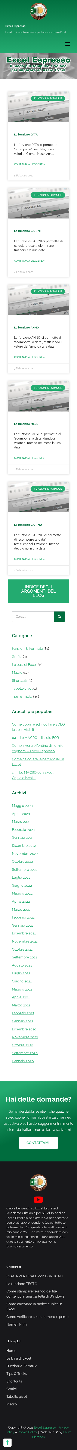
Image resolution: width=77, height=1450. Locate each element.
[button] (68, 44)
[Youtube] (38, 1199)
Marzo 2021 (21, 1005)
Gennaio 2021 (22, 1021)
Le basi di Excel (24, 665)
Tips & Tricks (22, 697)
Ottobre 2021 (22, 949)
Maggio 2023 (22, 806)
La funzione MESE (26, 424)
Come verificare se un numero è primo (37, 1317)
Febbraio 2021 (23, 1013)
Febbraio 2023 (23, 830)
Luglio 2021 (21, 973)
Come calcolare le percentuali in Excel (38, 762)
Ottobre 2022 (22, 862)
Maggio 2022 (22, 893)
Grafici (17, 657)
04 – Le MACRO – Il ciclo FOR (35, 738)
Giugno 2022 (22, 886)
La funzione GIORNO (28, 524)
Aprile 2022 (21, 901)
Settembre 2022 (24, 870)
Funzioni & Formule (27, 649)
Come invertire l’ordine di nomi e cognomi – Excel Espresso (37, 748)
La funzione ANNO (26, 327)
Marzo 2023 (21, 822)
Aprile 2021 (21, 997)
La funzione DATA (26, 134)
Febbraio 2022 (23, 917)
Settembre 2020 (25, 1053)
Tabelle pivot (22, 688)
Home (11, 1351)
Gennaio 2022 (22, 925)
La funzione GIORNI (27, 231)
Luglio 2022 (21, 877)
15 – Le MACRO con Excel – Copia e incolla (34, 775)
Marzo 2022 (21, 909)
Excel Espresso (15, 26)
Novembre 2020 (25, 1037)
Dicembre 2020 (24, 1029)
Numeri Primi (16, 1324)
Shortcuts (20, 681)
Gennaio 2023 (23, 838)
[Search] (59, 617)
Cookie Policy (27, 1432)
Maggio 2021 (22, 989)
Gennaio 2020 (23, 1061)
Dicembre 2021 (24, 933)
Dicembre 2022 (24, 846)
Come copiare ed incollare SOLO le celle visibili (38, 727)
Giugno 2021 (22, 981)
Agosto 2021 (22, 965)
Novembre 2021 (24, 941)
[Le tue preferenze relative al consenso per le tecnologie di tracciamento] (7, 1443)
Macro (17, 673)
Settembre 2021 (24, 957)
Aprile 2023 (21, 814)
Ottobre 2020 (22, 1045)
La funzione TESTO (21, 1284)
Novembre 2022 (25, 854)
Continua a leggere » (29, 164)
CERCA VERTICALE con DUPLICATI (34, 1276)
